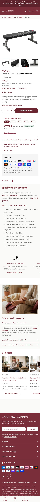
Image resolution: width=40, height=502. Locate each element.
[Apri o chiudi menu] (3, 11)
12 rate (33, 122)
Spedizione (12, 83)
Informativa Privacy (10, 436)
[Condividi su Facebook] (12, 180)
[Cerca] (25, 11)
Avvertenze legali (24, 482)
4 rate (13, 122)
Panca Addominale (26, 74)
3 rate (6, 122)
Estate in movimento (15, 17)
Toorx (12, 74)
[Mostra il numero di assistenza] (29, 11)
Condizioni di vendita (9, 482)
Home (4, 17)
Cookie (35, 482)
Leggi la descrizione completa (12, 105)
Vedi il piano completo (10, 133)
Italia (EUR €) (8, 463)
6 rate (19, 122)
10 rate (26, 122)
